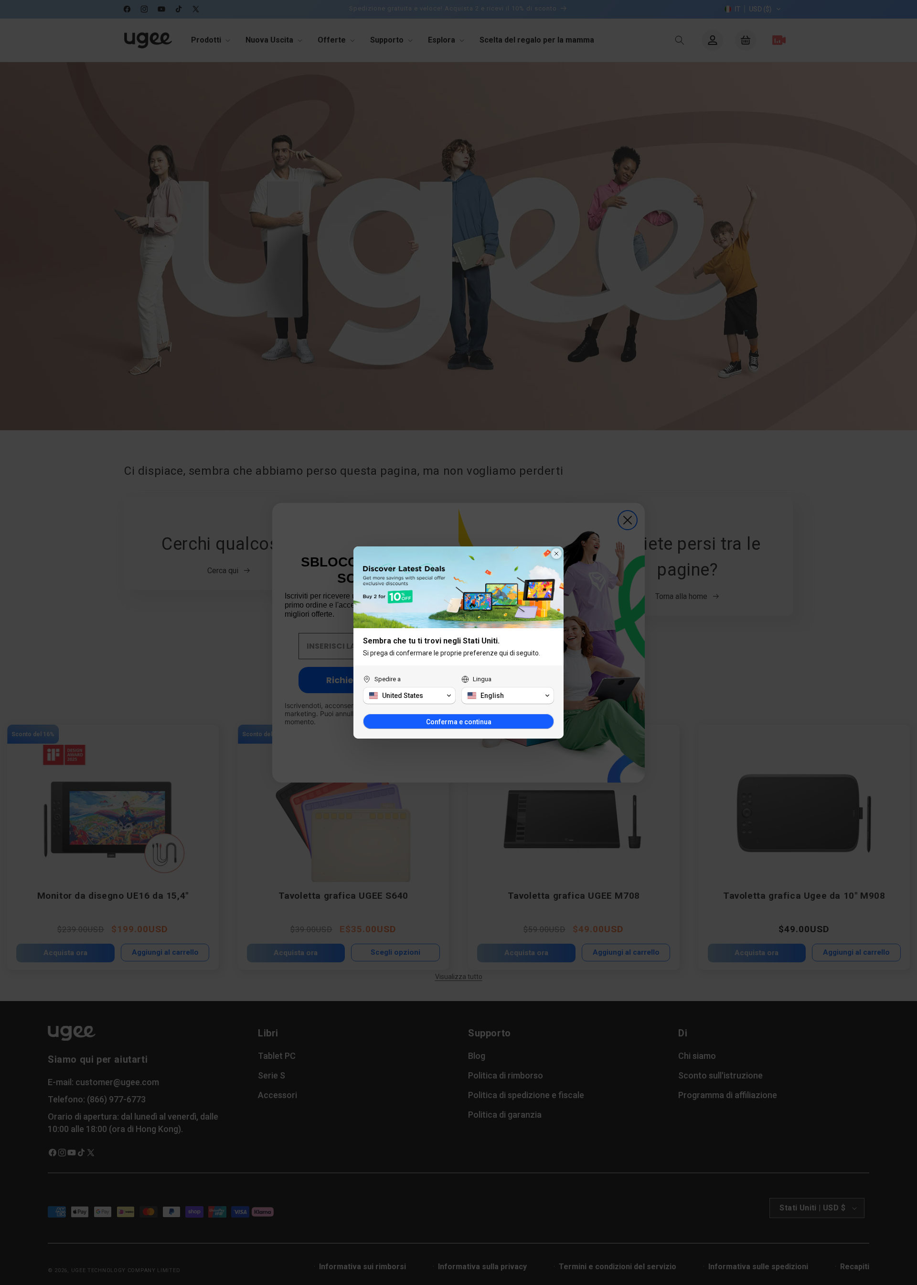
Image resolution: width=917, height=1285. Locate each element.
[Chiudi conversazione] (556, 553)
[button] (409, 695)
